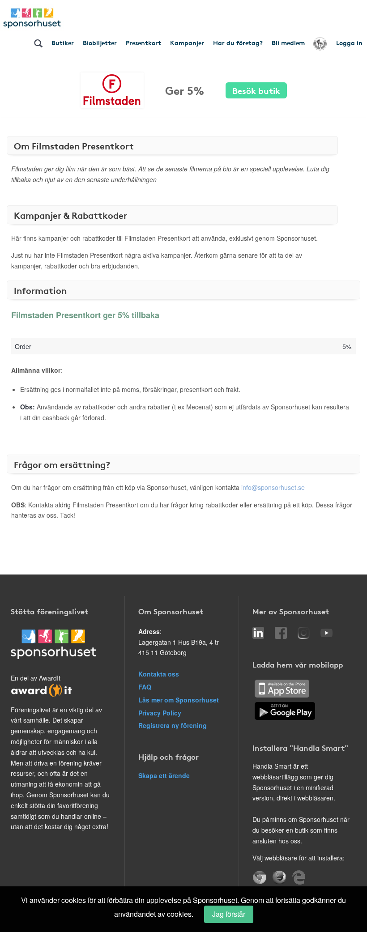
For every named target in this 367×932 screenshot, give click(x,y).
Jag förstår (228, 914)
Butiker (62, 42)
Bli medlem (288, 42)
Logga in (349, 42)
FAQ (144, 686)
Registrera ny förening (172, 725)
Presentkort (143, 42)
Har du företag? (238, 42)
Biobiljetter (100, 42)
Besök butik (256, 90)
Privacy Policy (159, 712)
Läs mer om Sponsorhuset (178, 699)
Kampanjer (187, 42)
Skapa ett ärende (164, 775)
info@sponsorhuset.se (273, 487)
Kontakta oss (158, 673)
